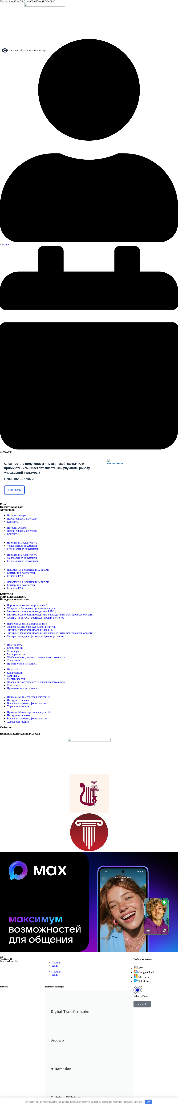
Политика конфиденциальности (20, 733)
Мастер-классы (16, 654)
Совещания (14, 660)
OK (148, 1101)
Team (54, 965)
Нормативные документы (22, 542)
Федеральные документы (22, 545)
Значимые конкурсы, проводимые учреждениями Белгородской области (50, 614)
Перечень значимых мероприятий (27, 605)
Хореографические (18, 706)
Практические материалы (22, 663)
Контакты (13, 521)
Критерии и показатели (21, 572)
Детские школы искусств (22, 518)
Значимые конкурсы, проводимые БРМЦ (31, 611)
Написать (14, 489)
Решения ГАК (15, 575)
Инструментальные (18, 700)
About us (56, 962)
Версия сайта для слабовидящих (28, 50)
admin (6, 244)
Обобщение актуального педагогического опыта (36, 657)
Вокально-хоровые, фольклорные (27, 703)
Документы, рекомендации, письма (28, 569)
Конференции (15, 647)
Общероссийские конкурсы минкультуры (31, 608)
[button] (142, 1004)
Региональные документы (22, 548)
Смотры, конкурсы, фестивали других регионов (35, 617)
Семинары (13, 651)
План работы (14, 644)
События (6, 727)
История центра (16, 515)
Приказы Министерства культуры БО (29, 696)
